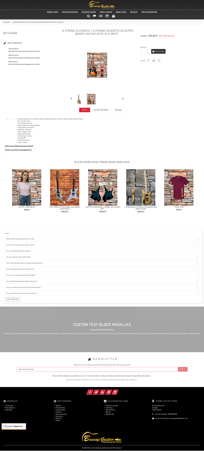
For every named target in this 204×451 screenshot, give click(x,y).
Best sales (8, 410)
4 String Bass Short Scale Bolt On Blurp (143, 216)
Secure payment (61, 414)
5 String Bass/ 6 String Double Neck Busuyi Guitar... (67, 208)
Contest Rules (60, 410)
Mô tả (84, 110)
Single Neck (121, 12)
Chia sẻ (148, 61)
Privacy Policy (60, 408)
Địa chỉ (108, 412)
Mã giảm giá (110, 414)
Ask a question (12, 299)
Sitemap (58, 418)
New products (10, 408)
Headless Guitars (70, 12)
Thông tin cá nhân (112, 406)
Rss (105, 391)
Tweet (154, 61)
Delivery (58, 406)
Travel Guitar (106, 12)
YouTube (111, 391)
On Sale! (134, 12)
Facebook (92, 391)
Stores (58, 420)
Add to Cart (159, 51)
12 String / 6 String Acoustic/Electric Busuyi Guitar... (29, 208)
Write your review (12, 43)
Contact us (59, 416)
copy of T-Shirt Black (181, 207)
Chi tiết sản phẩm (101, 110)
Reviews (118, 110)
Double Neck (52, 12)
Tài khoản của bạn (118, 401)
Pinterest (159, 61)
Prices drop (9, 406)
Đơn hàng (109, 408)
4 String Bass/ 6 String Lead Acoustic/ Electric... (105, 208)
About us (59, 412)
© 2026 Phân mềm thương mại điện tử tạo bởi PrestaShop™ (102, 448)
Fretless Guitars (149, 12)
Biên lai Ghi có (110, 410)
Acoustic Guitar (89, 12)
